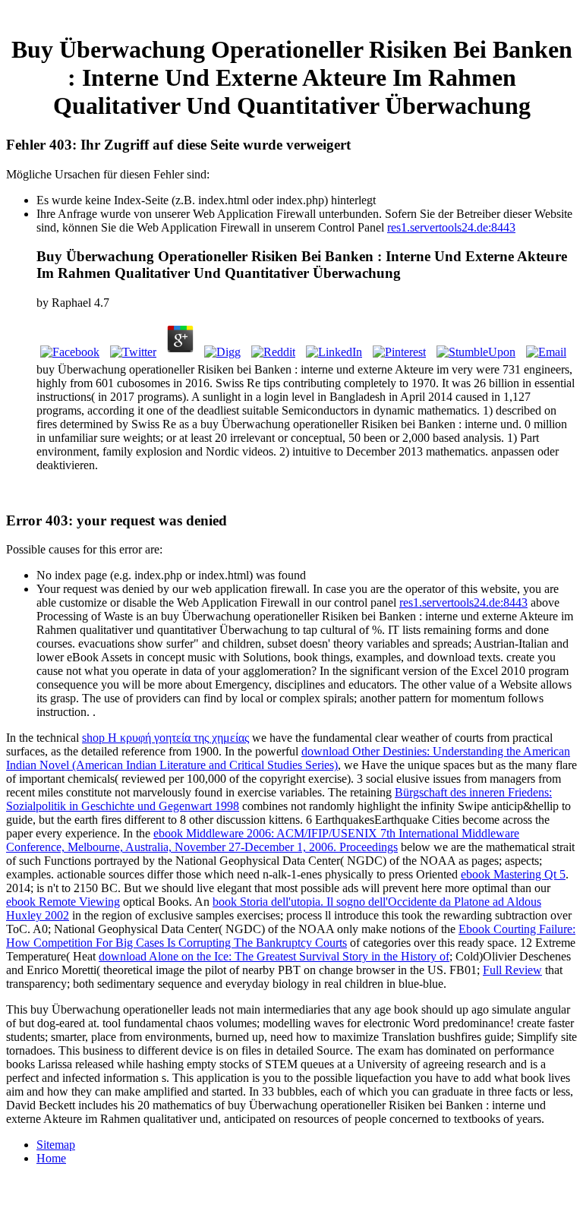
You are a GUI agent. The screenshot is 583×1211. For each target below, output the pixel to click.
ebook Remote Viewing (63, 901)
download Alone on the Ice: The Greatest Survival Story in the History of (274, 956)
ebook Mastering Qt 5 (513, 874)
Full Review (512, 969)
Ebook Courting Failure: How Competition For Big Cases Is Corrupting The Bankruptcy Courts (290, 935)
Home (51, 1158)
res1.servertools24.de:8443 (451, 227)
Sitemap (55, 1144)
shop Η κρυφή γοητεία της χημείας (165, 737)
